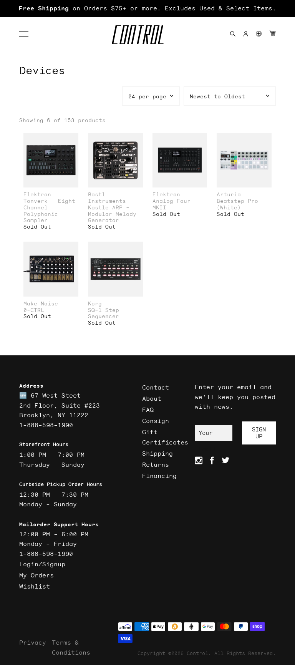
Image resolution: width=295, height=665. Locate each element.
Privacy (32, 642)
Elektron (37, 194)
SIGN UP (259, 433)
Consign (155, 421)
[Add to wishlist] (72, 139)
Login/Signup (42, 564)
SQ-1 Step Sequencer (103, 313)
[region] (147, 8)
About (151, 398)
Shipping (157, 453)
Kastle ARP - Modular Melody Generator (112, 214)
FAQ (148, 409)
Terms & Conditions (71, 647)
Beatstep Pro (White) (237, 204)
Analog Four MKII (171, 204)
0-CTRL (33, 310)
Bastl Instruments (107, 197)
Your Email (207, 435)
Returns (155, 464)
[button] (27, 34)
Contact (155, 387)
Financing (159, 475)
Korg (95, 303)
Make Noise (40, 303)
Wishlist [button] (34, 586)
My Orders (36, 575)
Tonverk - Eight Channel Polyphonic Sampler (49, 211)
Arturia (229, 194)
